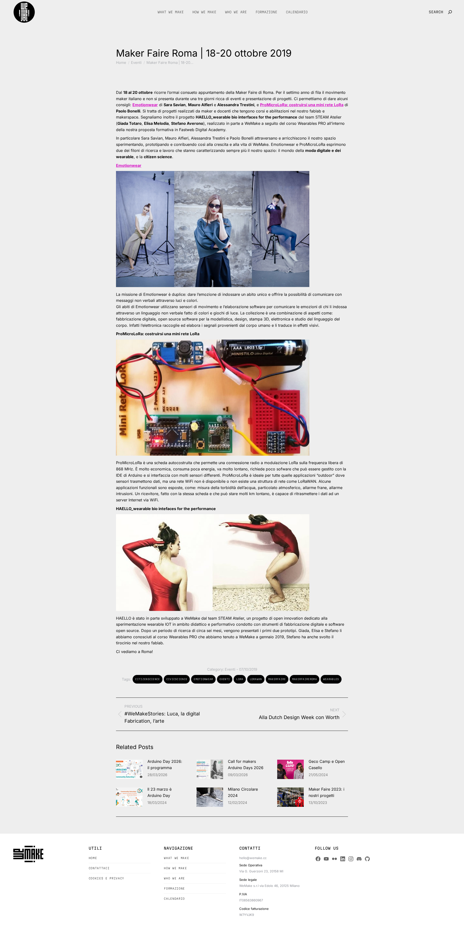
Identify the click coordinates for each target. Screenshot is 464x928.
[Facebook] (318, 858)
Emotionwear (145, 104)
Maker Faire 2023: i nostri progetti (326, 792)
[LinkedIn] (342, 858)
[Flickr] (334, 858)
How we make (175, 868)
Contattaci (99, 868)
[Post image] (129, 769)
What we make (176, 858)
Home (93, 858)
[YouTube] (326, 858)
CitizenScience (147, 679)
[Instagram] (351, 858)
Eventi (230, 669)
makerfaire (277, 679)
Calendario (174, 898)
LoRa (239, 679)
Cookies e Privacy (106, 878)
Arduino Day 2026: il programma (164, 764)
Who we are (174, 878)
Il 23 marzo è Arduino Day (159, 792)
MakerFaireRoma (304, 679)
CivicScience (177, 679)
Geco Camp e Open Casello (327, 764)
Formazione (174, 888)
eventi (224, 679)
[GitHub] (367, 858)
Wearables (331, 679)
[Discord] (359, 858)
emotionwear (203, 679)
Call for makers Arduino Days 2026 (245, 764)
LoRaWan (256, 679)
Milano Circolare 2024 (243, 792)
